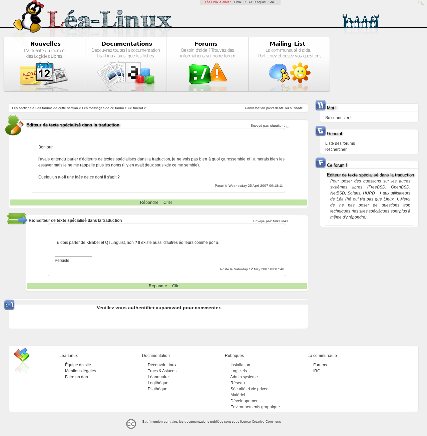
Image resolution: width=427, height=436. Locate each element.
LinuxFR (240, 2)
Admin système (244, 377)
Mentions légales (80, 371)
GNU (272, 2)
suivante (296, 108)
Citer (167, 202)
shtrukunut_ (279, 125)
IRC (316, 371)
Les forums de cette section (56, 108)
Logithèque (158, 383)
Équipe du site (78, 365)
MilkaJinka (281, 221)
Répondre (149, 202)
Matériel (238, 395)
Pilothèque (157, 389)
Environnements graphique (255, 407)
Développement (245, 401)
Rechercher (336, 149)
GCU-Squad (257, 2)
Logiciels (239, 371)
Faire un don (76, 377)
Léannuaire (158, 377)
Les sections (21, 108)
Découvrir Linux (162, 365)
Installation (240, 365)
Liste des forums (340, 143)
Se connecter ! (338, 117)
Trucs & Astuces (162, 371)
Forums (320, 365)
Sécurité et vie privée (250, 389)
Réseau (238, 383)
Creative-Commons (266, 421)
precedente (275, 108)
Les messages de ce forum (103, 108)
